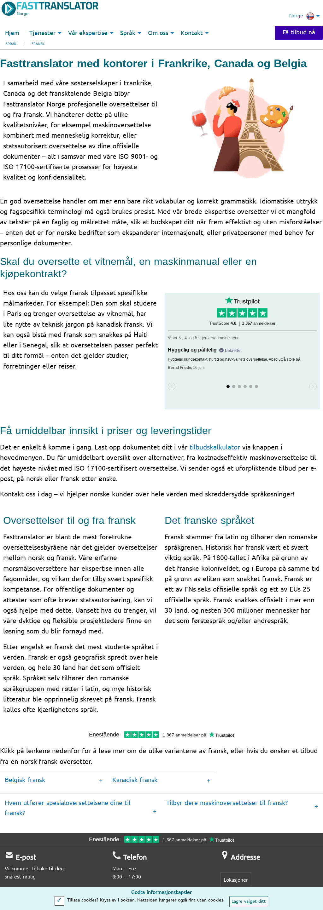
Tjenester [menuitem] (42, 33)
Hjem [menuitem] (12, 33)
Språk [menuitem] (127, 33)
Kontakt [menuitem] (192, 33)
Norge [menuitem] (296, 15)
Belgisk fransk (25, 780)
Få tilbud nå (299, 32)
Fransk (38, 44)
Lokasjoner (236, 880)
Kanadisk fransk (134, 780)
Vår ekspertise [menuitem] (88, 33)
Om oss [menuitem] (158, 33)
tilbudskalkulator (215, 447)
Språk (11, 44)
